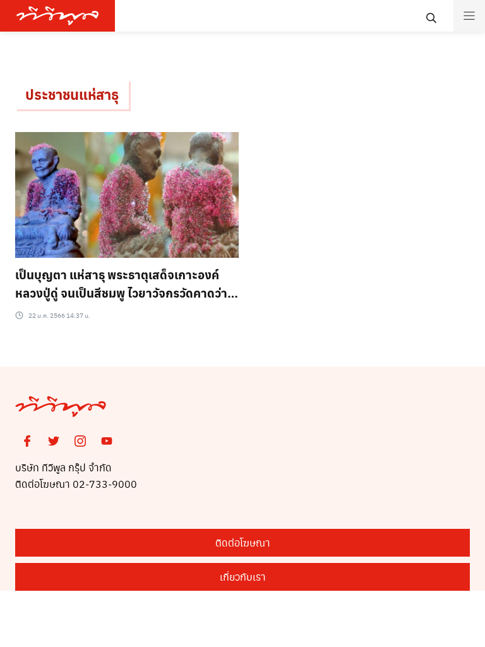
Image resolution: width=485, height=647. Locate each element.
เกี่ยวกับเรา (243, 576)
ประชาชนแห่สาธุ (72, 94)
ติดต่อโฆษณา (242, 542)
